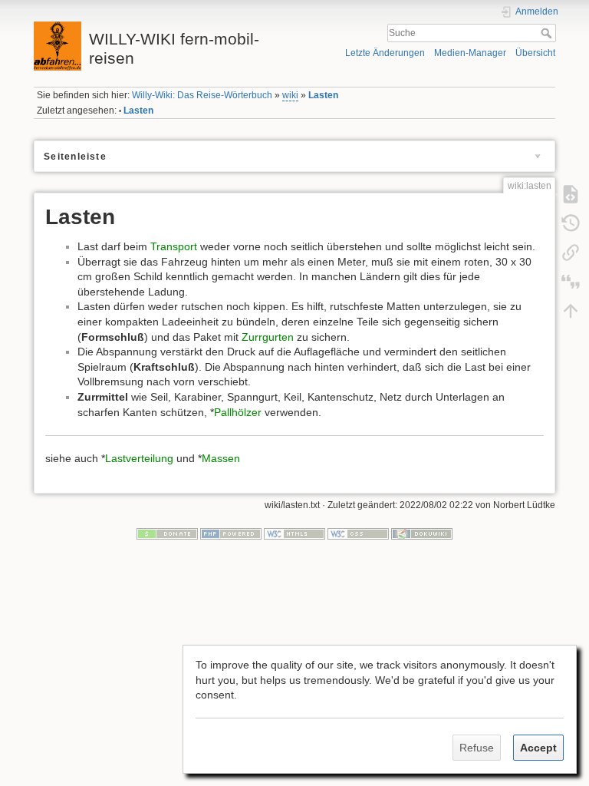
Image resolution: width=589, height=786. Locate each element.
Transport (173, 246)
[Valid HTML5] (294, 532)
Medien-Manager (470, 53)
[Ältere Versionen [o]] (570, 222)
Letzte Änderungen (385, 53)
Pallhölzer (238, 412)
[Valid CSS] (358, 532)
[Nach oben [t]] (570, 310)
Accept (538, 747)
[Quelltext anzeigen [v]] (570, 193)
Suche (548, 33)
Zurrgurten (268, 337)
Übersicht (535, 53)
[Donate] (167, 532)
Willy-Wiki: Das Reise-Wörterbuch (202, 95)
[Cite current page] (570, 281)
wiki (290, 95)
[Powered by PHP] (231, 532)
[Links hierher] (570, 251)
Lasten (323, 95)
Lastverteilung (139, 458)
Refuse (476, 747)
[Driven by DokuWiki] (421, 532)
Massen (221, 458)
